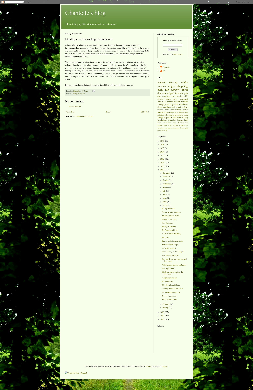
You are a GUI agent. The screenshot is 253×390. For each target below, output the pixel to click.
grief (186, 128)
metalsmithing (176, 109)
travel (184, 89)
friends (160, 109)
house (168, 98)
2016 (162, 144)
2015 (162, 148)
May (164, 198)
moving (179, 112)
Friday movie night (169, 219)
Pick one (165, 237)
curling (185, 106)
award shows (178, 115)
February (166, 304)
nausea (159, 130)
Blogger (165, 366)
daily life (163, 89)
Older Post (145, 112)
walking (185, 117)
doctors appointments (170, 93)
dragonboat (168, 117)
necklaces (81, 94)
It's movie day (167, 281)
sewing (173, 82)
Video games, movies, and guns (174, 265)
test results (176, 96)
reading (159, 125)
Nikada (148, 366)
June (164, 194)
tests (175, 98)
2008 (162, 312)
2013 (162, 155)
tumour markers (181, 101)
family (160, 101)
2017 (162, 141)
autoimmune (175, 128)
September (167, 183)
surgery (185, 112)
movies (161, 86)
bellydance (168, 101)
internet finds (182, 120)
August (165, 187)
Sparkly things (167, 223)
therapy (160, 117)
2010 (162, 166)
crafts (184, 82)
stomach (164, 130)
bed (187, 125)
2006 (162, 319)
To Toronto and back (170, 230)
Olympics (172, 112)
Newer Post (70, 112)
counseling (172, 120)
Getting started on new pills (172, 288)
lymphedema (162, 120)
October (166, 180)
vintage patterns (164, 104)
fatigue (171, 86)
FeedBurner (177, 54)
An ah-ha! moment (169, 248)
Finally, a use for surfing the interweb (172, 273)
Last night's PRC (168, 268)
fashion (175, 125)
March (165, 205)
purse (186, 115)
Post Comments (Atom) (84, 116)
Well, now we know (169, 299)
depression (160, 128)
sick (174, 123)
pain (186, 93)
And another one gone (170, 255)
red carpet (176, 106)
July (164, 191)
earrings (74, 94)
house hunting (162, 112)
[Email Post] (93, 91)
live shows (183, 104)
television (168, 115)
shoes (159, 106)
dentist (182, 128)
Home (108, 112)
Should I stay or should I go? (173, 251)
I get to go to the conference (172, 241)
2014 (162, 152)
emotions (167, 128)
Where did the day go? (170, 244)
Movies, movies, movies (171, 215)
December (167, 173)
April (165, 201)
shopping (182, 86)
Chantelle (165, 67)
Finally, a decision (169, 226)
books (159, 123)
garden (175, 104)
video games (167, 125)
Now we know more (169, 296)
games (185, 109)
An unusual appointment (171, 292)
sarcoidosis (167, 123)
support (175, 89)
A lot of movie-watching (171, 233)
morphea (182, 125)
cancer (161, 82)
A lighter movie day (169, 277)
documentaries (183, 123)
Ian (163, 71)
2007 (162, 315)
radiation (160, 115)
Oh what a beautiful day (171, 285)
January (166, 307)
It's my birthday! (168, 208)
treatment (183, 98)
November (167, 176)
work (167, 109)
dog (159, 96)
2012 (162, 159)
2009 (162, 169)
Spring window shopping (171, 212)
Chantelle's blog (85, 12)
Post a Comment (75, 106)
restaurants (177, 117)
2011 (162, 162)
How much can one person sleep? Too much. (174, 260)
